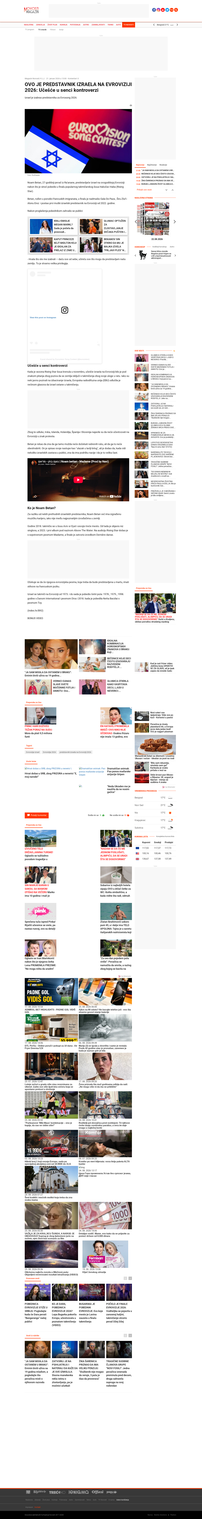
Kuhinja (63, 25)
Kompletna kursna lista (165, 836)
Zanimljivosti (98, 25)
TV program (29, 29)
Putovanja (75, 25)
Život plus (52, 25)
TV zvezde (42, 30)
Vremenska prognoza (146, 791)
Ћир (171, 10)
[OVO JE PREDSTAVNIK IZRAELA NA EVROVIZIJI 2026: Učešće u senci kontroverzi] (78, 141)
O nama (111, 1500)
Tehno (110, 25)
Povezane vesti (32, 1278)
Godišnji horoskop (159, 247)
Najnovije (140, 165)
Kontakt (38, 1507)
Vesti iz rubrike (32, 1335)
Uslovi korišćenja (122, 1500)
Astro (86, 25)
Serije (61, 30)
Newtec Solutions (160, 1515)
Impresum (29, 1507)
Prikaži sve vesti (144, 189)
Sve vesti (139, 351)
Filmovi (53, 30)
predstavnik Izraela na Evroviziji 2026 (75, 752)
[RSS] (174, 350)
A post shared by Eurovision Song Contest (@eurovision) (64, 359)
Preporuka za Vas (33, 702)
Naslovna (28, 25)
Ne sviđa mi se (118, 815)
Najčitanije (152, 165)
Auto (118, 25)
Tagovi (29, 746)
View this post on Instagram (43, 317)
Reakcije (163, 165)
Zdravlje (40, 25)
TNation (173, 1515)
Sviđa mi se (95, 815)
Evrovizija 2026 (49, 752)
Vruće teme (31, 761)
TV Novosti (129, 25)
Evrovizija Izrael (32, 752)
